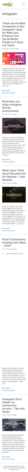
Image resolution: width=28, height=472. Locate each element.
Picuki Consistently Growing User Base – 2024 (14, 242)
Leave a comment (9, 92)
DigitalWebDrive (13, 468)
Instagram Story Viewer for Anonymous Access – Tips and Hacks (13, 405)
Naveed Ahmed (15, 469)
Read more (5, 86)
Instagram (7, 90)
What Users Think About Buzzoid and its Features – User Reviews (14, 175)
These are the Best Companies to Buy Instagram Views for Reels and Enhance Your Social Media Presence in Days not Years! (13, 34)
